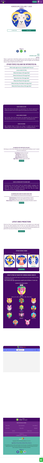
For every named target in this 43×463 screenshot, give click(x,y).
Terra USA (21, 428)
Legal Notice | (14, 443)
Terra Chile (8, 425)
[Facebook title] (17, 51)
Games (13, 431)
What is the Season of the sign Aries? (21, 73)
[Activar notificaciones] (36, 460)
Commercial (19, 435)
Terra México (35, 425)
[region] (21, 39)
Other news (29, 431)
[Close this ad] (42, 457)
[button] (38, 2)
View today (28, 30)
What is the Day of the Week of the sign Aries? (21, 83)
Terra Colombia (21, 425)
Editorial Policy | (25, 443)
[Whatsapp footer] (21, 452)
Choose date (21, 231)
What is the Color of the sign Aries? (21, 78)
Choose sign (21, 269)
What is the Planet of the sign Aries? (21, 81)
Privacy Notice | (19, 443)
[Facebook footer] (17, 452)
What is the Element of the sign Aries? (21, 75)
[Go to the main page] (4, 1)
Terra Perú (8, 428)
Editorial (25, 435)
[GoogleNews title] (25, 51)
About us (29, 443)
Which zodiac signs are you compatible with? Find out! (21, 67)
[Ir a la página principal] (5, 349)
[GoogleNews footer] (24, 452)
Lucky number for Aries (21, 70)
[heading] (21, 161)
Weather (35, 428)
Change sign (14, 30)
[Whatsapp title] (21, 51)
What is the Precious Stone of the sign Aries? (21, 86)
